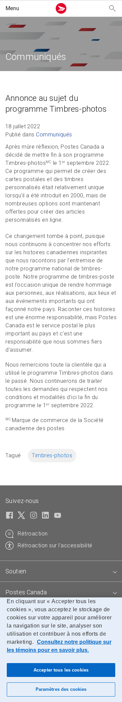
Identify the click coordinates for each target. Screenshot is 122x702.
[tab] (61, 571)
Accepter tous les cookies (61, 670)
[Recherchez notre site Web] (112, 8)
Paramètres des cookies (61, 689)
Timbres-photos (52, 455)
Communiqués (54, 134)
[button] (27, 8)
